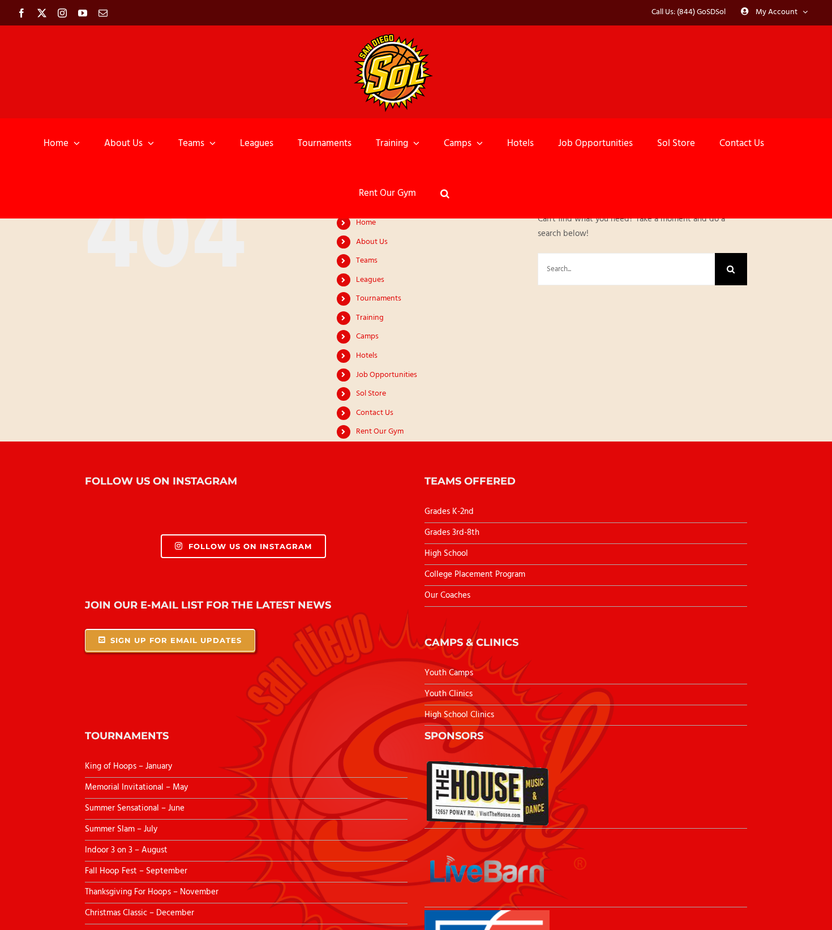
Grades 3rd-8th (451, 532)
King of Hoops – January (128, 766)
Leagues (370, 279)
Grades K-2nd (449, 511)
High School (446, 553)
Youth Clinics (448, 694)
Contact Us (374, 412)
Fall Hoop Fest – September (137, 871)
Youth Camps (448, 673)
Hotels (367, 355)
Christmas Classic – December (139, 913)
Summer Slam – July (122, 829)
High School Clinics (459, 715)
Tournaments (378, 298)
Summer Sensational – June (136, 808)
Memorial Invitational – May (136, 787)
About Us (372, 241)
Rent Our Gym (380, 431)
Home (366, 222)
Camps (367, 336)
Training (370, 317)
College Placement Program (474, 574)
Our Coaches (447, 595)
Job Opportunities (386, 375)
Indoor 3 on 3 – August (126, 850)
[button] (444, 193)
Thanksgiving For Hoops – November (151, 892)
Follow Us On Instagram (250, 546)
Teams (367, 260)
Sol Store (371, 393)
